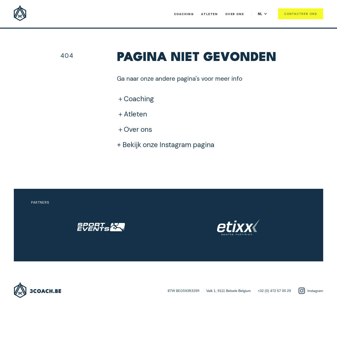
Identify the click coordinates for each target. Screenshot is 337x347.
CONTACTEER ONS (300, 14)
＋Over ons (134, 129)
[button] (263, 14)
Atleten (209, 14)
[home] (20, 14)
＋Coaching (135, 98)
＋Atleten (132, 114)
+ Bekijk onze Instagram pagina (165, 144)
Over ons (234, 14)
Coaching (184, 14)
